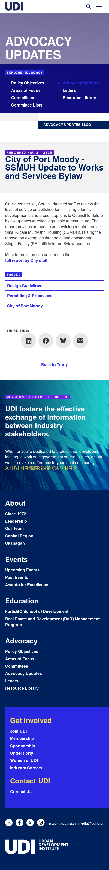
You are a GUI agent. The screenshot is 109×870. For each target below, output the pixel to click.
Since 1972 (15, 514)
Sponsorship (22, 746)
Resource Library (79, 97)
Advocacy (21, 640)
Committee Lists (26, 105)
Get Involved (31, 720)
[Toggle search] (89, 6)
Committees (22, 97)
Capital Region (19, 536)
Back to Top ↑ (54, 365)
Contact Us (21, 791)
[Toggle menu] (99, 6)
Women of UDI (24, 760)
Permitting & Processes (29, 296)
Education (22, 600)
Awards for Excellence (26, 584)
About (15, 503)
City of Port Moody (25, 306)
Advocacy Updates (81, 83)
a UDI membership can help (41, 468)
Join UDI (18, 731)
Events (16, 559)
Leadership (16, 521)
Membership (22, 738)
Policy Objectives (27, 83)
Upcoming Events (22, 570)
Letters (69, 90)
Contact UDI (30, 781)
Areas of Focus (26, 90)
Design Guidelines (24, 285)
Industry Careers (26, 768)
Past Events (16, 577)
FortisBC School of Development (36, 611)
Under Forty (21, 753)
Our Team (14, 528)
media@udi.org (90, 823)
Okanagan (15, 543)
